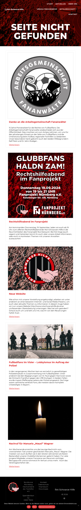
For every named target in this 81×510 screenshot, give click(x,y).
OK (29, 507)
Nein (34, 507)
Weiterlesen (14, 145)
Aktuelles (60, 4)
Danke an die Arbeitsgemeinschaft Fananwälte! (37, 122)
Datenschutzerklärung (46, 507)
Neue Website (17, 294)
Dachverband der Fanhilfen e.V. (28, 489)
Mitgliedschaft (67, 9)
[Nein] (78, 505)
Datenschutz (43, 485)
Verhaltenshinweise (47, 9)
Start (50, 4)
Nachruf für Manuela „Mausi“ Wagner (31, 443)
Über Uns (72, 4)
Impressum (43, 487)
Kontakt (73, 14)
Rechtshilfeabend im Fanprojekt (28, 221)
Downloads (43, 489)
